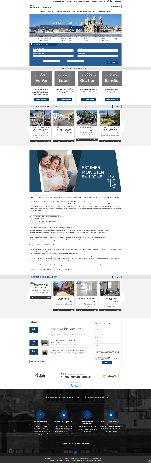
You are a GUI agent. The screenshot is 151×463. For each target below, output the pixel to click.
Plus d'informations (41, 99)
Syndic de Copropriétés (63, 11)
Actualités (103, 1)
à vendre (32, 112)
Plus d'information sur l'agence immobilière (75, 443)
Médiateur (52, 460)
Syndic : (103, 38)
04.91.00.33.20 (104, 40)
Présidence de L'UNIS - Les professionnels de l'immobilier (68, 350)
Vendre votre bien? (72, 1)
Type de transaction (39, 48)
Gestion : (85, 38)
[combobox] (53, 50)
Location (50, 11)
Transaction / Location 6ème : (44, 38)
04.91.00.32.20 (86, 40)
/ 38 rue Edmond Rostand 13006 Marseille (59, 232)
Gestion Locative (77, 11)
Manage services (144, 460)
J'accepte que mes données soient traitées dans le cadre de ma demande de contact (107, 351)
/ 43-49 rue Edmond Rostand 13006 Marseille (60, 230)
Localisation (81, 53)
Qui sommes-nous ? (104, 11)
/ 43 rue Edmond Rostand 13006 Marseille (55, 240)
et (63, 61)
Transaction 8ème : (66, 38)
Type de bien (81, 48)
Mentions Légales (75, 460)
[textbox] (78, 50)
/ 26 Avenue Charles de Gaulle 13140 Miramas (59, 237)
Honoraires (66, 460)
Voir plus (117, 106)
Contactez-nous (115, 6)
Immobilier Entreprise (89, 11)
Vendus (95, 1)
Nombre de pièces (38, 53)
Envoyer (107, 362)
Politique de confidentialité (88, 460)
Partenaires (59, 460)
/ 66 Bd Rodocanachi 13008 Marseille (55, 235)
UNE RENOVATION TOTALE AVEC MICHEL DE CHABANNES (64, 341)
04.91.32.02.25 (67, 40)
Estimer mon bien (59, 1)
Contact (99, 460)
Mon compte (118, 1)
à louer (32, 282)
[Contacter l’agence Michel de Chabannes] (116, 39)
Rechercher (112, 62)
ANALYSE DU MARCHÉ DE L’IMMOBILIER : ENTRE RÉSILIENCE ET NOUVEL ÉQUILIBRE (66, 328)
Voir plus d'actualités (37, 361)
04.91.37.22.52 (44, 40)
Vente (43, 11)
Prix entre (36, 61)
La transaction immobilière (38, 218)
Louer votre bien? (85, 1)
